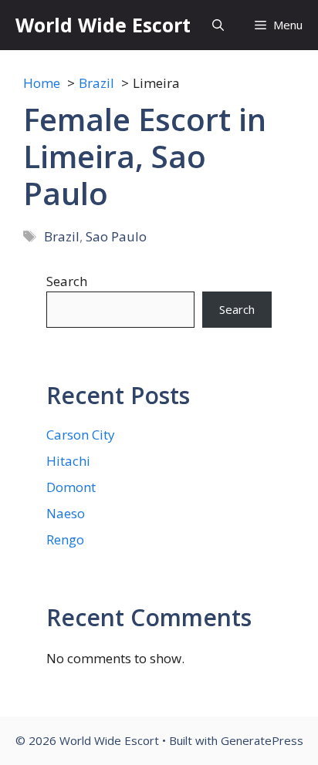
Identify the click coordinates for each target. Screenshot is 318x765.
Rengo (65, 539)
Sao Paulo (116, 236)
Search (66, 281)
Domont (71, 487)
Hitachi (68, 461)
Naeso (65, 513)
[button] (218, 25)
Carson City (80, 434)
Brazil (62, 236)
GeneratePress (262, 740)
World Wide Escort (103, 25)
